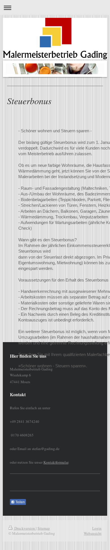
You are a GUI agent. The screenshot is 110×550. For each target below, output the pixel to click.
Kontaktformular (55, 462)
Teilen (20, 502)
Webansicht (93, 533)
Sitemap (44, 528)
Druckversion (25, 528)
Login (97, 528)
